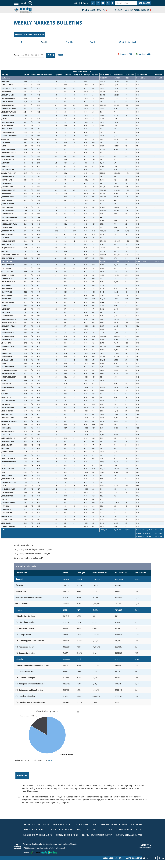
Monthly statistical (127, 42)
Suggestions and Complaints (37, 835)
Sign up (84, 3)
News (124, 824)
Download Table (144, 54)
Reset (60, 55)
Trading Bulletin (61, 824)
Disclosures (43, 824)
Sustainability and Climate (129, 835)
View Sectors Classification (29, 34)
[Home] (23, 9)
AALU (137, 858)
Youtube (103, 3)
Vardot (149, 847)
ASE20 (91, 858)
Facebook (112, 3)
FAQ (78, 830)
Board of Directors (33, 830)
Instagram (98, 3)
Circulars (28, 824)
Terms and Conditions (67, 835)
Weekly (48, 42)
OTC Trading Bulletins (85, 824)
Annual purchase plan (130, 830)
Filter (51, 55)
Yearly (93, 42)
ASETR (114, 858)
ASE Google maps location (60, 830)
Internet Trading (108, 824)
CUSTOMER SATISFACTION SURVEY (97, 835)
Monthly (69, 42)
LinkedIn (93, 3)
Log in (75, 3)
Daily (23, 42)
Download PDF (126, 54)
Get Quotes (144, 3)
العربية (23, 3)
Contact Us (90, 830)
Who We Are (136, 824)
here (49, 760)
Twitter (108, 3)
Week (16, 55)
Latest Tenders (107, 830)
